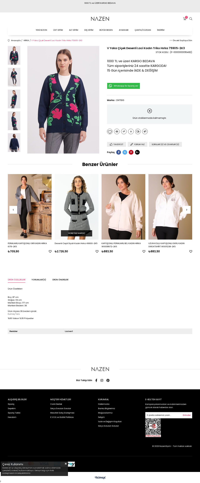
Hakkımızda (103, 404)
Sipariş (11, 404)
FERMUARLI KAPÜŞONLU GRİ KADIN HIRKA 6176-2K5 (27, 245)
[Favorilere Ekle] (109, 131)
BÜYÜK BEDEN (106, 30)
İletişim (101, 417)
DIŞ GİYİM (88, 30)
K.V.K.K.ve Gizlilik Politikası (62, 417)
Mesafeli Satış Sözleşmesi (62, 412)
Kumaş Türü (14, 314)
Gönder (187, 415)
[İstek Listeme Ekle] (117, 131)
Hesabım (12, 417)
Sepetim (12, 408)
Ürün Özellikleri (16, 279)
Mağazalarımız (105, 412)
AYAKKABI (123, 30)
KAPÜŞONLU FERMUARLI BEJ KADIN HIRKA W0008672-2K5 (121, 245)
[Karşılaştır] (124, 131)
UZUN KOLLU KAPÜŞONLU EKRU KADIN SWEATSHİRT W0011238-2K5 (166, 245)
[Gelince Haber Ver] (145, 131)
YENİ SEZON (41, 30)
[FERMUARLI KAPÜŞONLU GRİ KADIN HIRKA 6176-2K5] (30, 207)
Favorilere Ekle (50, 251)
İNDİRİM (160, 30)
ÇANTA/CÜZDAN (143, 30)
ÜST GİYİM (58, 30)
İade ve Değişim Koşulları (110, 421)
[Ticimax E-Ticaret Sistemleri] (100, 478)
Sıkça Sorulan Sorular (60, 408)
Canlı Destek (56, 404)
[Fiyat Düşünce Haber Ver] (131, 131)
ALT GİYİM (73, 30)
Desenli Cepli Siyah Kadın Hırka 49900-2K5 (76, 243)
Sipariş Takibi (14, 412)
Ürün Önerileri (60, 279)
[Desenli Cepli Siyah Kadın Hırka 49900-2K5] (76, 207)
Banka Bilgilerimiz (106, 408)
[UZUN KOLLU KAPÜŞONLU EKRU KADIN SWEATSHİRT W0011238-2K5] (170, 207)
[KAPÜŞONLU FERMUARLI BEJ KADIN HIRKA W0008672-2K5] (123, 207)
